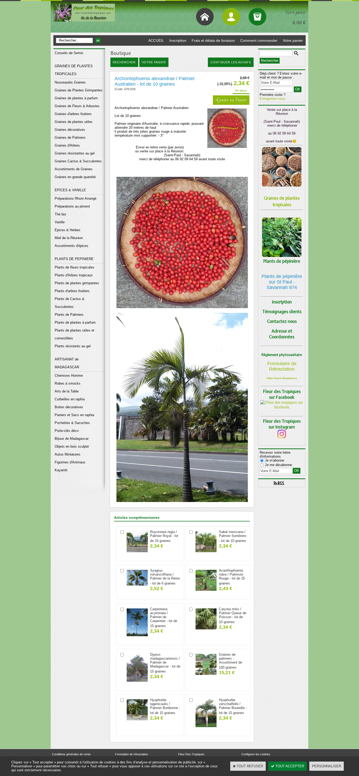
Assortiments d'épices (71, 246)
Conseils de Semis (69, 53)
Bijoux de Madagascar (72, 439)
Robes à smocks (67, 383)
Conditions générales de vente (71, 754)
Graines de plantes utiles (74, 122)
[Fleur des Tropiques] (281, 407)
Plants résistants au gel (73, 346)
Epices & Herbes (67, 230)
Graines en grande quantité (75, 177)
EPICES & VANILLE (70, 190)
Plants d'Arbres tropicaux (74, 275)
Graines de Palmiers (70, 137)
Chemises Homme (69, 375)
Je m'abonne (274, 460)
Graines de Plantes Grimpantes (78, 90)
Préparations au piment (72, 206)
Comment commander (259, 40)
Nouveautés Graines (70, 82)
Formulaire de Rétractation (281, 366)
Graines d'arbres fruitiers (73, 114)
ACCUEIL (156, 40)
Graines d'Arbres (67, 145)
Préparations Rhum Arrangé (75, 198)
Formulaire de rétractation (131, 754)
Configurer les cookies (256, 754)
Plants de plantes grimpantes (77, 283)
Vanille (60, 222)
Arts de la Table (67, 391)
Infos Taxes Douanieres (282, 378)
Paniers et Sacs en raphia (74, 415)
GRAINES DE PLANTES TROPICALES (74, 70)
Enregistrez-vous (272, 99)
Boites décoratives (69, 407)
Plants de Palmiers (69, 315)
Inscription (177, 40)
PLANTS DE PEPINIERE (74, 259)
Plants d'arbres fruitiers (72, 291)
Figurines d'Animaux (70, 462)
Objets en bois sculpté (72, 446)
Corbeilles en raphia (70, 399)
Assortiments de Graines (74, 169)
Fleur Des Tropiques (191, 754)
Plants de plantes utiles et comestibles (74, 334)
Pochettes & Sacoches (72, 423)
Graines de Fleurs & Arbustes (77, 106)
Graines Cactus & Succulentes (78, 161)
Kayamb (61, 470)
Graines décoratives (70, 130)
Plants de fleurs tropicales (74, 267)
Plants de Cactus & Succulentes (69, 303)
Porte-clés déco (67, 431)
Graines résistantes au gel (75, 153)
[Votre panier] (257, 16)
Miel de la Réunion (69, 238)
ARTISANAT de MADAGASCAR (67, 363)
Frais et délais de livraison (213, 40)
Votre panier (293, 40)
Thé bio (60, 214)
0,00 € (299, 22)
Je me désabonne (278, 465)
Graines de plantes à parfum (76, 98)
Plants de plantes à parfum (75, 322)
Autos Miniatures (67, 454)
